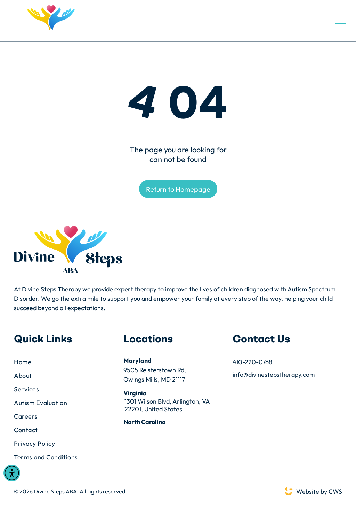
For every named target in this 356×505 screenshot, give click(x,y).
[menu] (341, 21)
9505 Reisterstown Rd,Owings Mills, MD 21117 (154, 374)
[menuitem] (63, 362)
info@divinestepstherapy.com (274, 374)
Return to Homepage (178, 189)
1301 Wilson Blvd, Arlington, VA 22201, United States (167, 405)
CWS (335, 492)
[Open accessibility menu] (11, 473)
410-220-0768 (252, 362)
